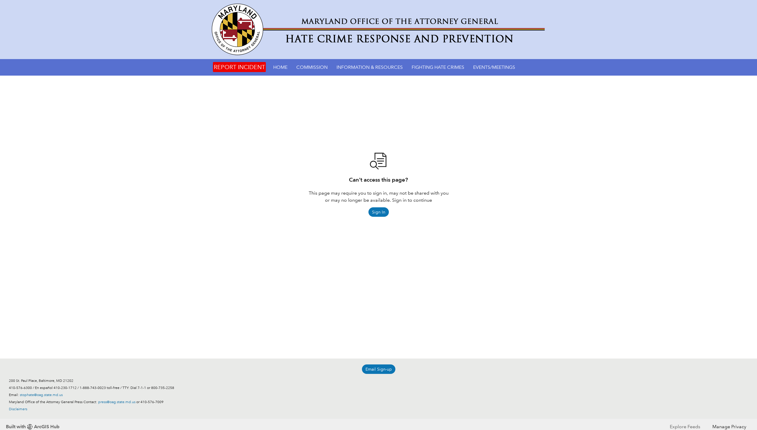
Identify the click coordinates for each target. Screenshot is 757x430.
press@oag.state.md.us (116, 402)
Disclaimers (18, 409)
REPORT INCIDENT (239, 67)
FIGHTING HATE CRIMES (438, 67)
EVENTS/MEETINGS (494, 67)
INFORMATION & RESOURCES (370, 67)
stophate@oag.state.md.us (41, 395)
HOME (280, 67)
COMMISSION (312, 67)
